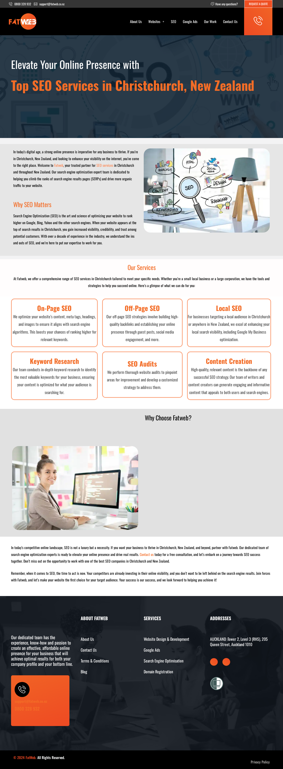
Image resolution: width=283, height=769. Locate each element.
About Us (136, 21)
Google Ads (190, 21)
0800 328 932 (27, 708)
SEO (173, 21)
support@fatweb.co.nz (31, 701)
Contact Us (230, 21)
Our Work (210, 21)
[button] (156, 21)
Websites (154, 21)
